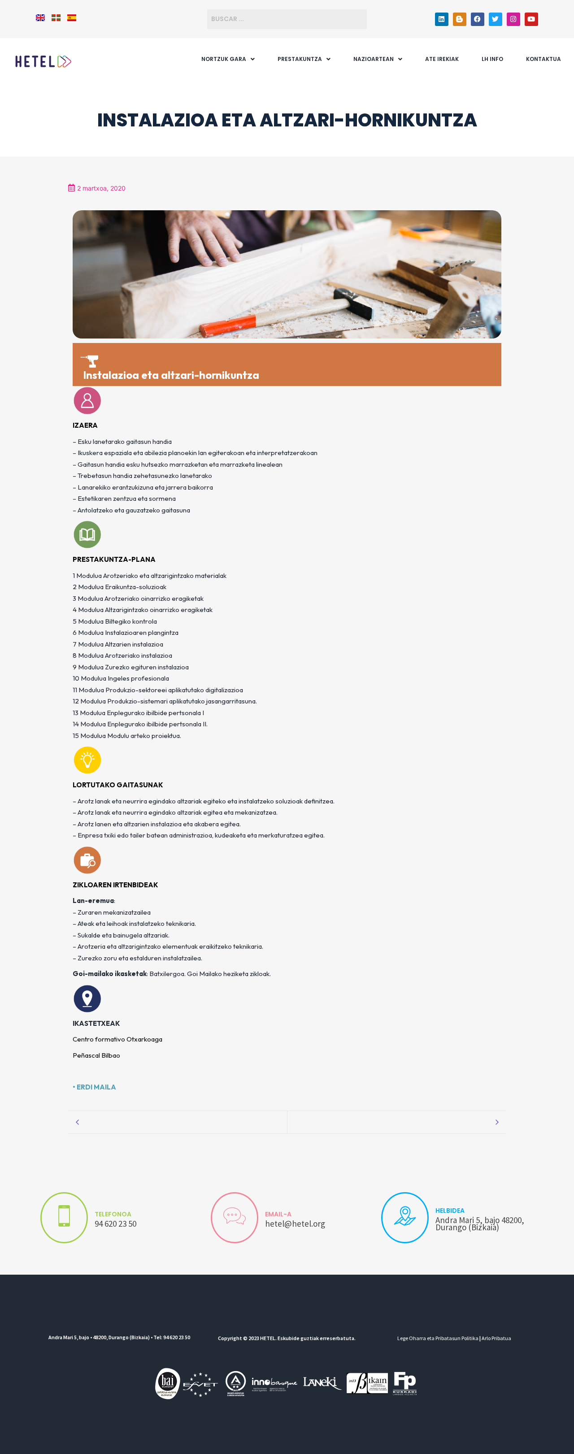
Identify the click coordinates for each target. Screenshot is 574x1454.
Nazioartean (373, 59)
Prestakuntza (300, 59)
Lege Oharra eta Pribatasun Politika (437, 1338)
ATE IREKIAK (442, 59)
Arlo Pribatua (496, 1338)
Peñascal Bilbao (96, 1055)
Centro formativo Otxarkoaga (117, 1039)
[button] (228, 59)
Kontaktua (543, 59)
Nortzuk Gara (223, 59)
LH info (492, 59)
